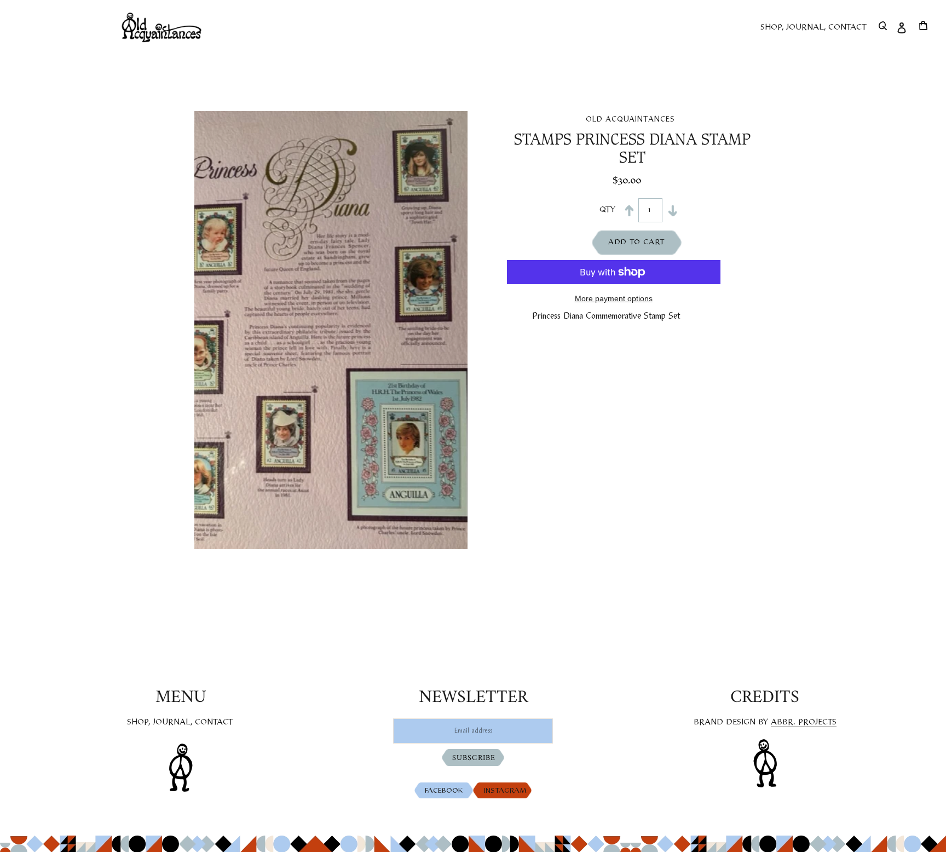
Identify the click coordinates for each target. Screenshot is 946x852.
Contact (214, 722)
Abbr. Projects (804, 722)
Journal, (173, 722)
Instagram (508, 791)
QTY (604, 209)
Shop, (139, 722)
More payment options (614, 298)
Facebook (446, 791)
